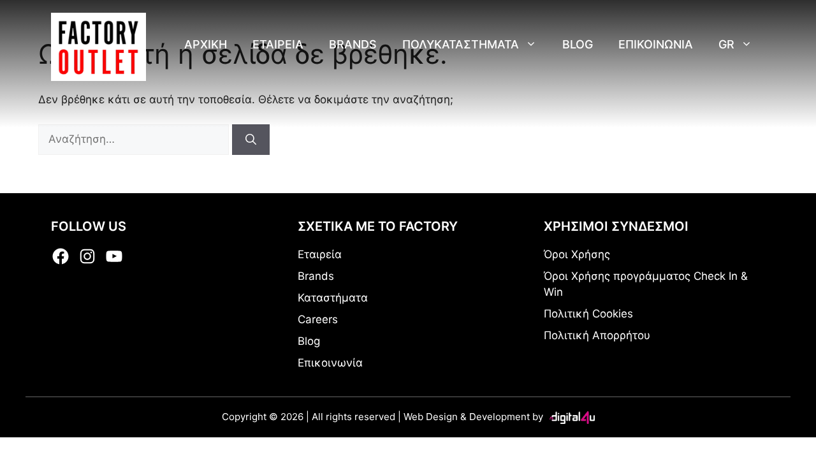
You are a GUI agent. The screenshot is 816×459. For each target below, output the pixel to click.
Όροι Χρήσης (577, 254)
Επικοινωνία (655, 44)
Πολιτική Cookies (588, 313)
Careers (318, 319)
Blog (577, 44)
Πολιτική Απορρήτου (597, 335)
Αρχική (205, 44)
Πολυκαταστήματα (460, 44)
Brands (353, 44)
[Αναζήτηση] (251, 139)
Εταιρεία (277, 44)
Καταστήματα (333, 297)
